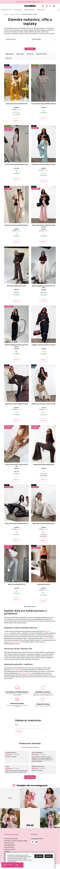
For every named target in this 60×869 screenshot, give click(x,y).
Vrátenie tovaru (9, 843)
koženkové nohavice (13, 642)
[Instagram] (36, 842)
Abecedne (8, 58)
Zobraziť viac (30, 777)
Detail (15, 120)
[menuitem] (6, 10)
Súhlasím (49, 856)
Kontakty (7, 851)
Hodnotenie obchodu (30, 743)
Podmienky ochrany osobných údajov (16, 841)
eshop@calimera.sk (37, 839)
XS (13, 112)
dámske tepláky (15, 670)
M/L (45, 293)
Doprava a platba (9, 849)
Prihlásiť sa (19, 731)
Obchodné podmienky (11, 839)
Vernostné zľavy (9, 847)
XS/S (41, 293)
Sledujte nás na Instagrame (32, 785)
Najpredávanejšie (41, 54)
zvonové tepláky (26, 673)
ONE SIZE (16, 293)
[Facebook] (33, 842)
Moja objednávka (9, 845)
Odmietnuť (38, 856)
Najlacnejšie (20, 54)
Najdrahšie (30, 54)
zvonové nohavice (48, 638)
